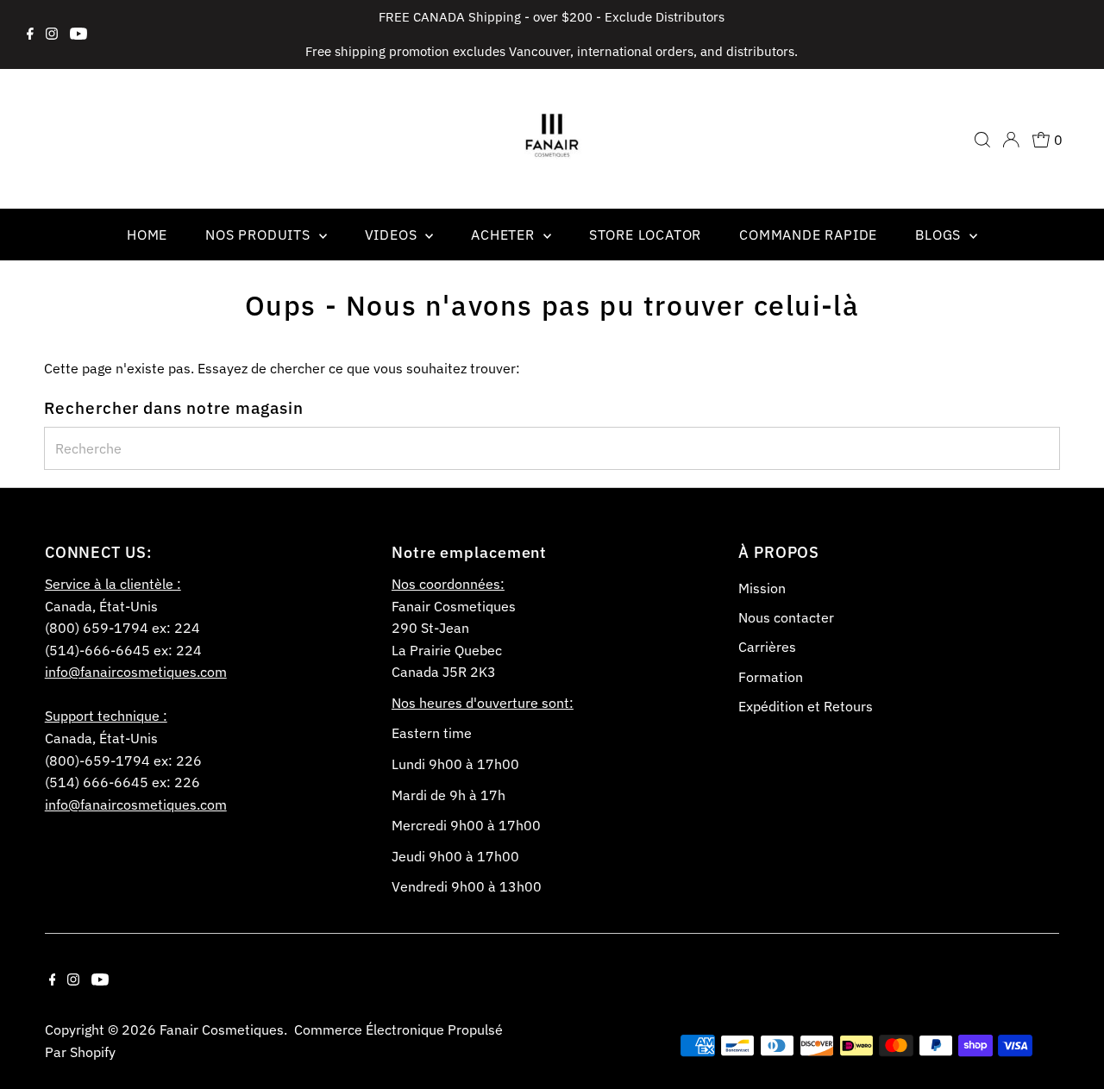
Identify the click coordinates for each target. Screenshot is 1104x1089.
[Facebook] (30, 34)
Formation (770, 676)
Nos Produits (259, 234)
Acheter (504, 234)
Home (147, 234)
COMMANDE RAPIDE (808, 234)
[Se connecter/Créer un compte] (1011, 139)
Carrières (767, 646)
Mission (762, 588)
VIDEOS (393, 234)
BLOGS (940, 234)
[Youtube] (78, 34)
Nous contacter (786, 617)
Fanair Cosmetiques (222, 1029)
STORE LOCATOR (645, 234)
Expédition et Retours (805, 706)
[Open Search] (982, 139)
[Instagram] (51, 34)
